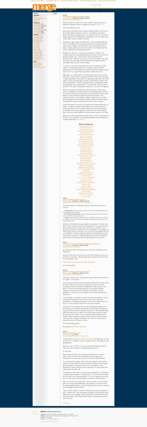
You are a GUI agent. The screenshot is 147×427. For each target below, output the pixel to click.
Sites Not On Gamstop (86, 138)
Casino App (86, 170)
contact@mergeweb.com (52, 419)
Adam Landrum (67, 18)
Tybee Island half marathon (85, 339)
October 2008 (37, 39)
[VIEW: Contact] (35, 414)
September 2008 (38, 40)
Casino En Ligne (86, 184)
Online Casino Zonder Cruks (86, 139)
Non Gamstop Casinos (86, 127)
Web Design (37, 31)
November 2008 (38, 37)
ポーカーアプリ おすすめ (86, 194)
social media (37, 28)
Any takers (80, 119)
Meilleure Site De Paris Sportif (86, 174)
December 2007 (38, 54)
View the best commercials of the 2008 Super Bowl (79, 262)
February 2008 (37, 51)
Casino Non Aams (86, 148)
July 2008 (36, 43)
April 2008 (36, 48)
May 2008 (36, 46)
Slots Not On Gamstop (86, 136)
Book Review (37, 24)
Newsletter (36, 20)
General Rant (37, 27)
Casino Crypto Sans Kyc (86, 181)
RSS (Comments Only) (40, 18)
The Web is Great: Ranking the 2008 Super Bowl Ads (81, 244)
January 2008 (37, 52)
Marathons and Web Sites (72, 333)
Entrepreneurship (38, 25)
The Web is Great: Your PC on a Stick (76, 271)
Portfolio (66, 8)
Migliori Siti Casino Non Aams (86, 167)
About (102, 8)
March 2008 (36, 49)
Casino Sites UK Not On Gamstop (86, 155)
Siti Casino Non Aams (86, 132)
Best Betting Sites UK (86, 151)
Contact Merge (37, 64)
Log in (35, 21)
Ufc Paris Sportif (86, 175)
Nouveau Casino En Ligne (86, 193)
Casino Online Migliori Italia (86, 126)
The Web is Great (38, 30)
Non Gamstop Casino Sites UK (86, 134)
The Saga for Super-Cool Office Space (76, 16)
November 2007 (38, 55)
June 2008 (36, 45)
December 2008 (38, 36)
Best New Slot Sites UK (86, 150)
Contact (110, 8)
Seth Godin (36, 66)
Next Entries (66, 403)
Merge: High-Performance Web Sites (44, 7)
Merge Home (37, 63)
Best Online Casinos (86, 158)
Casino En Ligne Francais (86, 187)
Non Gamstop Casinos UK (86, 143)
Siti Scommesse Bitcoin (86, 172)
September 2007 (38, 58)
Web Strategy (37, 33)
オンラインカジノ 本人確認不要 (86, 177)
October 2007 (37, 57)
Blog (95, 8)
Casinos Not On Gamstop (86, 146)
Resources (86, 8)
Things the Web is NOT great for (74, 199)
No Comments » (78, 19)
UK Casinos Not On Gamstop (86, 131)
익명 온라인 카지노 (86, 179)
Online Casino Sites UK (86, 160)
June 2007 (36, 60)
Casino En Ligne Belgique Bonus (86, 169)
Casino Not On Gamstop (86, 129)
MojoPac (105, 306)
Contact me (99, 24)
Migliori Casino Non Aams (86, 165)
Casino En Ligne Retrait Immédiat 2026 (86, 189)
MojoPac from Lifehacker (78, 326)
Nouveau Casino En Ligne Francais (86, 182)
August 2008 (37, 42)
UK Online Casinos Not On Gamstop (86, 163)
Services (76, 8)
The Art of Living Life (39, 67)
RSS (34, 17)
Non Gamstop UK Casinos (86, 141)
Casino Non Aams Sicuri (86, 162)
